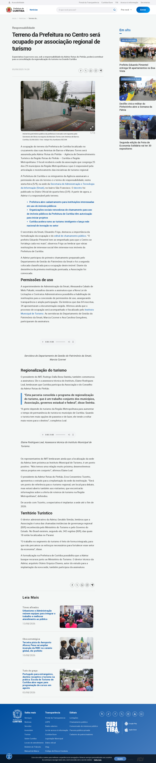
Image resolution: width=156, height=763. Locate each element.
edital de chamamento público (70, 235)
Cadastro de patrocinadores (81, 734)
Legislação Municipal (54, 738)
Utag (47, 747)
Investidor (28, 730)
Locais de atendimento (34, 742)
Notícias (22, 18)
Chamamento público (79, 722)
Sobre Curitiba (30, 738)
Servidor (27, 726)
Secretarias (145, 2)
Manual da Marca (31, 751)
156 (116, 2)
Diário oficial (50, 742)
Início (14, 18)
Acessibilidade (18, 2)
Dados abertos (51, 726)
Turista (27, 734)
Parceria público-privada (80, 730)
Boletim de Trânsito (32, 747)
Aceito (120, 759)
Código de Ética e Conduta (56, 751)
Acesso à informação (129, 2)
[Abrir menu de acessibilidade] (9, 756)
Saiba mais (98, 760)
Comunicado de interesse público (84, 726)
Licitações (74, 718)
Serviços (28, 718)
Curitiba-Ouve (107, 2)
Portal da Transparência (89, 2)
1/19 (92, 133)
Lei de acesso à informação (56, 730)
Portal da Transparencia (55, 718)
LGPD (47, 722)
